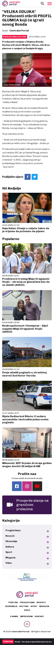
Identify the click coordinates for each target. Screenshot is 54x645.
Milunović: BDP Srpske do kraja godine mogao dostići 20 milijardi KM (27, 465)
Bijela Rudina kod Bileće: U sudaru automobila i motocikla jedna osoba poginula (25, 419)
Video (9, 563)
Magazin (10, 557)
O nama (14, 616)
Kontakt (39, 616)
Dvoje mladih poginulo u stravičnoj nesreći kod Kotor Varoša (24, 374)
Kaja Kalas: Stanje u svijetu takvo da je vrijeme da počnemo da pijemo (25, 230)
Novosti (10, 536)
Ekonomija (11, 541)
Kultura (10, 546)
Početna (13, 602)
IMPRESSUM (26, 616)
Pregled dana (13, 530)
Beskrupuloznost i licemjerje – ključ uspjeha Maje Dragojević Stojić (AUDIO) (25, 328)
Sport (9, 552)
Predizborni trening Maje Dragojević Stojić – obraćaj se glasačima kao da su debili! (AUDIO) (26, 281)
